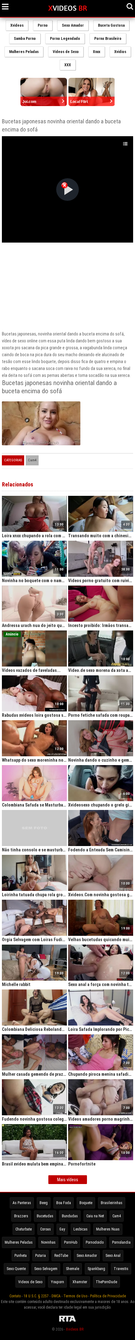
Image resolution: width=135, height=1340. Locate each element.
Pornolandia (121, 1242)
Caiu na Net (95, 1216)
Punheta (20, 1255)
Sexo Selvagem (45, 1269)
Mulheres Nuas (108, 1229)
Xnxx (96, 52)
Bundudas (70, 1216)
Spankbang (96, 1269)
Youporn (57, 1282)
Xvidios (120, 52)
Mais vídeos (67, 1179)
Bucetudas (45, 1216)
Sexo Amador (73, 25)
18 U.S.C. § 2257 (36, 1296)
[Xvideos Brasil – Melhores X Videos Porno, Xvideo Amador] (67, 8)
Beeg (44, 1203)
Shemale (72, 1269)
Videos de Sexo (66, 52)
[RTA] (67, 1321)
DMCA (56, 1296)
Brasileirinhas (111, 1203)
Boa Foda (63, 1203)
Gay (62, 1229)
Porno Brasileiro (108, 38)
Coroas (45, 1229)
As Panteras (22, 1203)
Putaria (40, 1255)
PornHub (70, 1242)
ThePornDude (106, 1282)
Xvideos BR (75, 1329)
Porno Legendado (65, 38)
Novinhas (48, 1242)
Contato (15, 1296)
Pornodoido (95, 1242)
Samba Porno (25, 38)
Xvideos (17, 25)
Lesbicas (80, 1229)
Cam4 (32, 460)
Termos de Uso (75, 1296)
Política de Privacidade (108, 1296)
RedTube (61, 1255)
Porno (43, 25)
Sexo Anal (113, 1255)
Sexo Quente (16, 1269)
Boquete (85, 1203)
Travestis (121, 1269)
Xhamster (80, 1282)
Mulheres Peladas (24, 52)
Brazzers (21, 1216)
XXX (67, 65)
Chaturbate (23, 1229)
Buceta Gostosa (111, 25)
